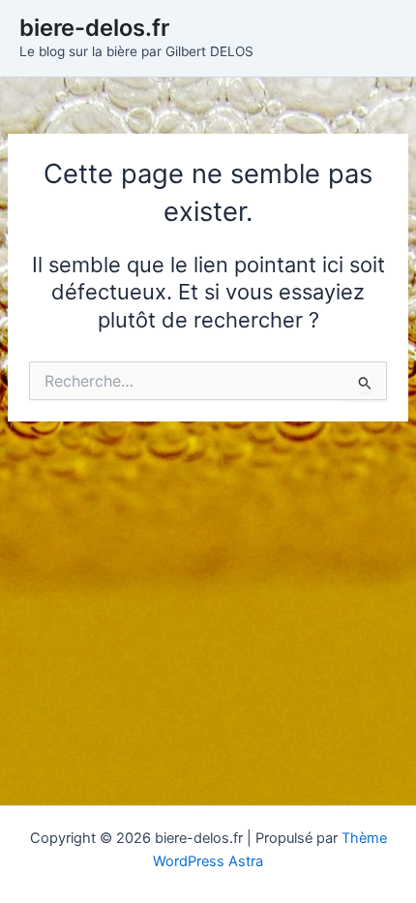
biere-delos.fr (94, 28)
